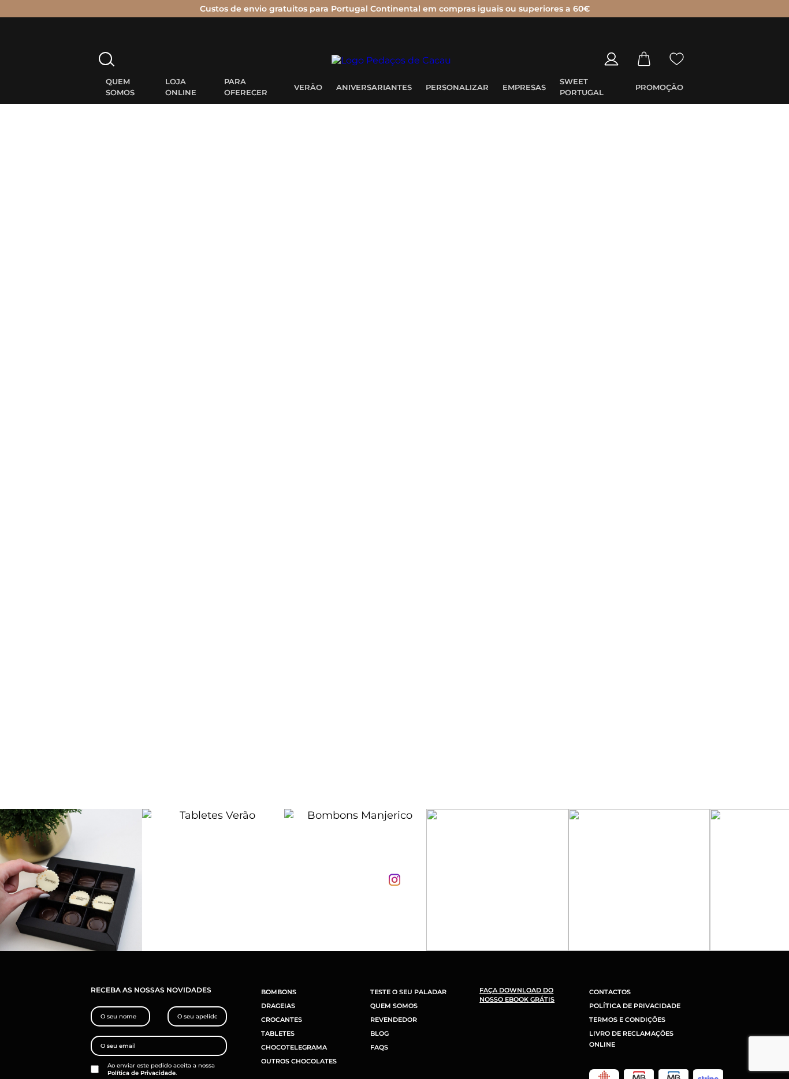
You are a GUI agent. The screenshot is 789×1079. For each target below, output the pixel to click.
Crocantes (281, 1020)
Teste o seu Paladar (408, 992)
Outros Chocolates (299, 1061)
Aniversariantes (374, 87)
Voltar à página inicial (395, 450)
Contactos (610, 992)
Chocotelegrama (294, 1047)
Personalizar (457, 87)
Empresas (524, 87)
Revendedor (393, 1020)
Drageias (278, 1006)
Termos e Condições (627, 1020)
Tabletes (278, 1033)
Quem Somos (394, 1006)
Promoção (659, 87)
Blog (379, 1033)
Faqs (379, 1047)
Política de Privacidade (141, 1073)
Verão (308, 87)
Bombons (278, 992)
